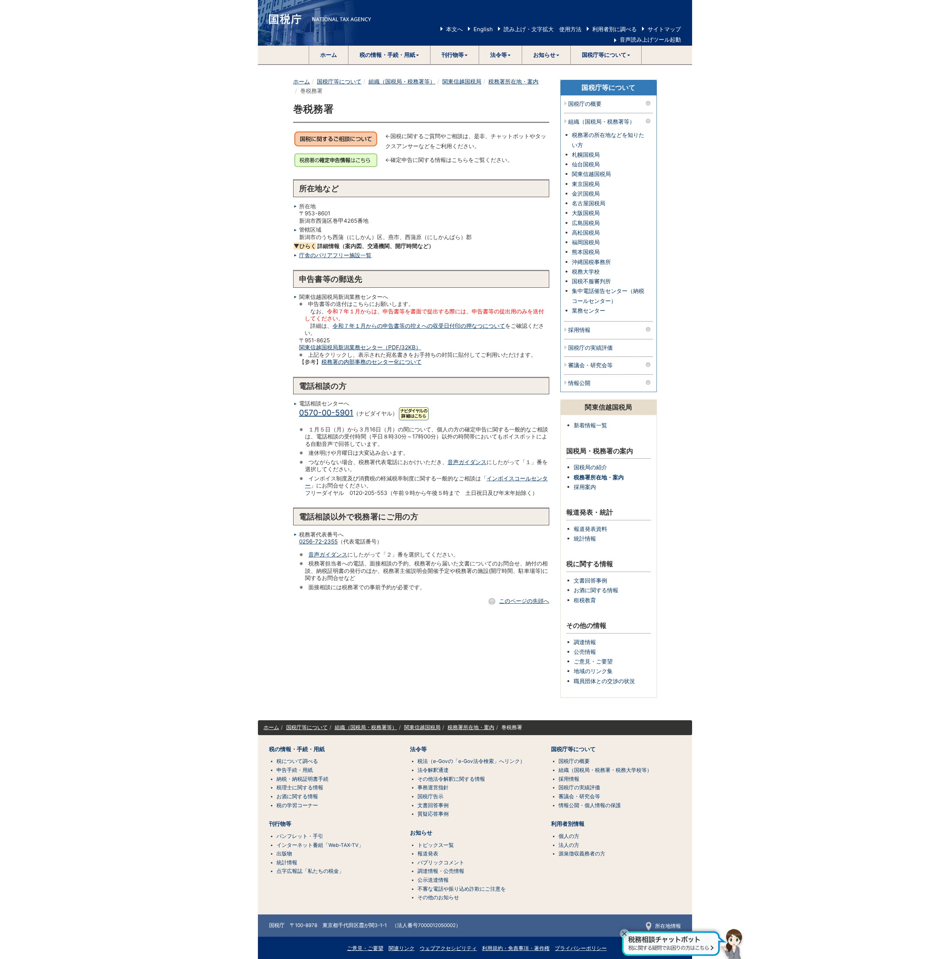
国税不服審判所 (591, 281)
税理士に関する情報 (299, 787)
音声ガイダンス (467, 462)
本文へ (454, 29)
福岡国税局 (586, 242)
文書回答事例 (590, 580)
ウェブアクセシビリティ (448, 948)
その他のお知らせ (438, 897)
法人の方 (568, 845)
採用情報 (579, 330)
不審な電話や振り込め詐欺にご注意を (461, 889)
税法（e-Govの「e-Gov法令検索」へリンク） (471, 761)
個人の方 (568, 836)
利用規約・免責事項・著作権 (516, 948)
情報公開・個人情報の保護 (589, 805)
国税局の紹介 (590, 467)
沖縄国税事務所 (591, 261)
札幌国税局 (586, 154)
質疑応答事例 (433, 814)
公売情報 (585, 651)
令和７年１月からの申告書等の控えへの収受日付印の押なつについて (418, 325)
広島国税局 (586, 222)
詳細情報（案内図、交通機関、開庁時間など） (364, 245)
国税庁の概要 (585, 104)
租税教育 (585, 600)
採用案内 (585, 486)
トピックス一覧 (435, 845)
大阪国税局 (586, 212)
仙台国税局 (586, 164)
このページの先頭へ (524, 600)
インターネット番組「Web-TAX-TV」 (320, 845)
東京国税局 (586, 183)
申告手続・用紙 (294, 770)
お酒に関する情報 (596, 590)
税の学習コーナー (297, 805)
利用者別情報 (567, 824)
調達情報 (585, 642)
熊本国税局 (586, 251)
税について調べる (297, 761)
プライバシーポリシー (581, 948)
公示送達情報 (433, 880)
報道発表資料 (590, 528)
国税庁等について (339, 81)
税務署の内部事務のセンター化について (371, 361)
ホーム (328, 54)
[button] (389, 55)
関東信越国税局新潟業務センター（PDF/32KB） (360, 347)
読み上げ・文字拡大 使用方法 (543, 29)
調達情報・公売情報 (440, 871)
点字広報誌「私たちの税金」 (310, 871)
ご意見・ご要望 (593, 661)
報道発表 (427, 854)
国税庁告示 (430, 796)
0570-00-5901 (326, 412)
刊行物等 (280, 824)
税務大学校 (586, 271)
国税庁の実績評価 (590, 348)
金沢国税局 (586, 193)
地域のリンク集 (593, 671)
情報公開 (579, 383)
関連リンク (402, 948)
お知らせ (421, 832)
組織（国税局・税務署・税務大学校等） (605, 770)
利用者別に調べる (614, 29)
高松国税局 (586, 232)
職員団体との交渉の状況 (604, 681)
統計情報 (585, 538)
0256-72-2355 (318, 541)
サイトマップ (664, 29)
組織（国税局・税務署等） (401, 81)
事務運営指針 (433, 787)
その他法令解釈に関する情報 (451, 779)
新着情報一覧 (590, 425)
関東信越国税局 (461, 81)
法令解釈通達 (433, 770)
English (483, 29)
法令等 (418, 749)
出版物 (284, 854)
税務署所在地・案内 (513, 81)
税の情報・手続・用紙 (297, 749)
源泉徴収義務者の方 (581, 854)
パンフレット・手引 (299, 836)
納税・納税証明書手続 (302, 779)
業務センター (588, 310)
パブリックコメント (440, 862)
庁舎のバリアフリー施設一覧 (335, 255)
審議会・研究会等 (590, 365)
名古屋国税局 (588, 203)
